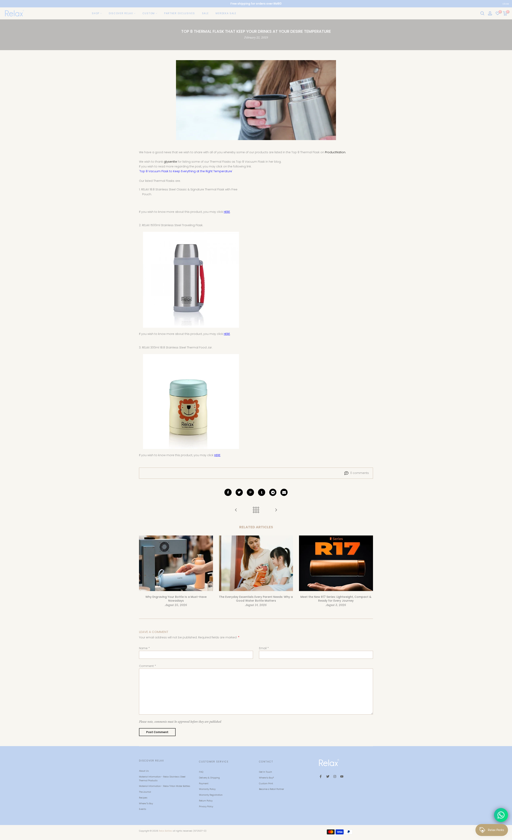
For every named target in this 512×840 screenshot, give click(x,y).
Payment (203, 783)
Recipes (143, 797)
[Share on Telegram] (272, 492)
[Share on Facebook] (228, 492)
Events (142, 809)
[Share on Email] (284, 492)
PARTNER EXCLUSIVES (179, 13)
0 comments (359, 473)
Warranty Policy (207, 789)
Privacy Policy (206, 806)
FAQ (201, 771)
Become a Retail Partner (271, 789)
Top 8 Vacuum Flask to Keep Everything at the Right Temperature (186, 171)
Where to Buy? (266, 777)
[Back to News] (256, 510)
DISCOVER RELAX (121, 13)
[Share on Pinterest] (250, 492)
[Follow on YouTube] (341, 776)
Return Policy (206, 800)
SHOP (95, 13)
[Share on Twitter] (239, 492)
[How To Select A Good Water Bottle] (276, 510)
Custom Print (266, 783)
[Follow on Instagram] (334, 776)
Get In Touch (265, 771)
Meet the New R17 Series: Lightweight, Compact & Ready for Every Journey (335, 599)
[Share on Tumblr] (261, 492)
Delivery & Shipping (209, 777)
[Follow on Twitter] (327, 776)
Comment (147, 666)
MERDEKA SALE (226, 13)
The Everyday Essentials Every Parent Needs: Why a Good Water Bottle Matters (256, 599)
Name (144, 648)
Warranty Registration (211, 794)
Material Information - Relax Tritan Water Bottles (164, 786)
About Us (144, 770)
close (6, 4)
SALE (205, 13)
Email (264, 648)
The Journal (145, 791)
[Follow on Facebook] (320, 776)
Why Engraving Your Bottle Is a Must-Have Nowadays (176, 599)
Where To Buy (146, 803)
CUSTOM (148, 13)
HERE (227, 212)
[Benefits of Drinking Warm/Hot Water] (236, 510)
